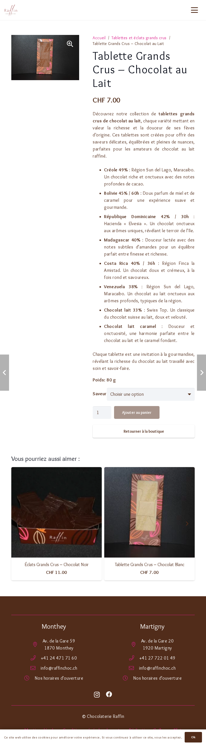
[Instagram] (97, 694)
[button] (194, 10)
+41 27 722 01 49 (157, 658)
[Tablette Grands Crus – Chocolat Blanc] (96, 512)
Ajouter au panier (136, 412)
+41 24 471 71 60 (59, 658)
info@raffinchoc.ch (59, 668)
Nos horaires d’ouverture (59, 678)
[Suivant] (187, 523)
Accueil (99, 37)
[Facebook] (109, 694)
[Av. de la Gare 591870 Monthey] (37, 644)
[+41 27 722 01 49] (134, 658)
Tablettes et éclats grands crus (139, 37)
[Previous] (19, 523)
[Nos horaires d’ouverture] (29, 678)
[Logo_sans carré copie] (11, 10)
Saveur (100, 393)
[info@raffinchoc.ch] (35, 668)
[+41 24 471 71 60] (36, 658)
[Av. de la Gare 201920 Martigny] (136, 644)
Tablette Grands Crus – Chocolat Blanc (96, 564)
